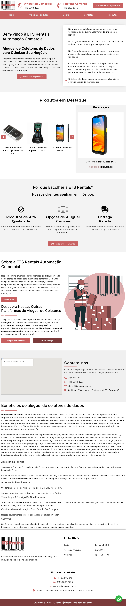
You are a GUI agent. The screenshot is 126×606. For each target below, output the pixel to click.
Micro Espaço (47, 341)
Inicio (11, 15)
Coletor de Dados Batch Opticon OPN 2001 (13, 150)
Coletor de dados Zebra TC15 (101, 162)
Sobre (66, 15)
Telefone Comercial (75, 3)
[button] (3, 137)
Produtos (113, 15)
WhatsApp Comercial (38, 3)
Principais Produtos (38, 15)
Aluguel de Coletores (16, 341)
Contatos (88, 15)
